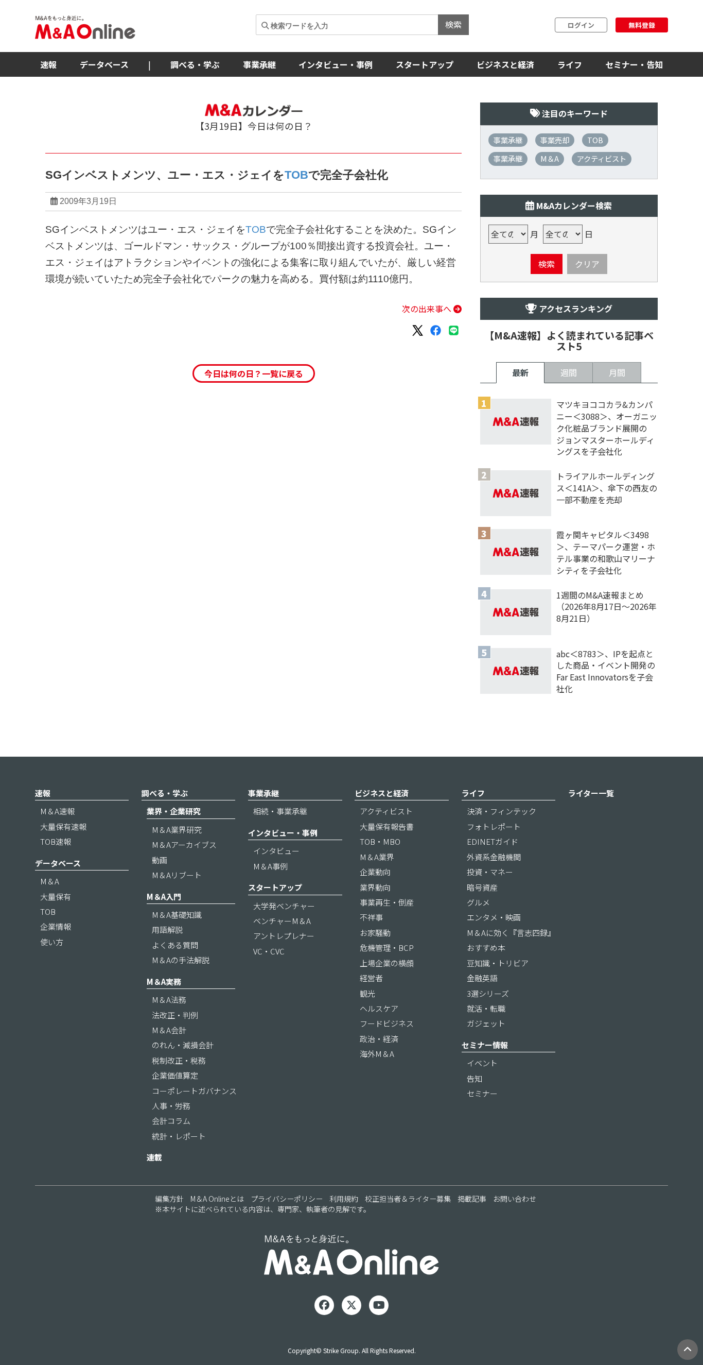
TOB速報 (55, 841)
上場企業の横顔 (387, 963)
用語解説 (167, 929)
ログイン (581, 25)
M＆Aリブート (177, 874)
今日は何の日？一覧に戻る (253, 373)
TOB (296, 174)
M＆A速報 (57, 811)
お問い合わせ (514, 1198)
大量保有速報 (63, 826)
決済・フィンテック (501, 811)
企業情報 (55, 926)
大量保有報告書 (387, 826)
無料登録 (641, 25)
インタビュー (276, 850)
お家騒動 (375, 932)
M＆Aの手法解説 (180, 959)
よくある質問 (175, 945)
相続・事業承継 (280, 811)
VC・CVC (269, 951)
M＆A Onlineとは (217, 1198)
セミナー (482, 1093)
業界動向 (375, 887)
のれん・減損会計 (183, 1044)
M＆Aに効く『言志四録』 (511, 932)
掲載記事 (472, 1198)
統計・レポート (179, 1136)
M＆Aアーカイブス (184, 844)
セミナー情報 (485, 1044)
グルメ (478, 902)
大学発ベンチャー (284, 905)
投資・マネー (490, 871)
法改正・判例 (175, 1015)
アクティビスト (601, 158)
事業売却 (554, 139)
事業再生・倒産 (387, 902)
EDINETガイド (492, 841)
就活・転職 (486, 1008)
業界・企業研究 (174, 811)
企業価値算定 (175, 1075)
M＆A (549, 158)
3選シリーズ (488, 993)
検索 (453, 24)
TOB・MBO (380, 841)
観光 (367, 993)
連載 (154, 1157)
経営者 (371, 977)
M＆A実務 (164, 981)
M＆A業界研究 (177, 829)
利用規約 (343, 1198)
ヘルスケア (379, 1008)
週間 (568, 372)
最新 (520, 372)
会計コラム (171, 1120)
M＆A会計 (169, 1030)
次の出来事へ (427, 308)
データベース (104, 64)
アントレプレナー (283, 935)
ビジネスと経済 (505, 64)
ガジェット (486, 1023)
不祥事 (371, 917)
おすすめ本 (486, 947)
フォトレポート (494, 826)
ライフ (569, 64)
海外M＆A (377, 1053)
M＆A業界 (377, 856)
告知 (474, 1078)
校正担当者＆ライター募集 (408, 1198)
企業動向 (375, 871)
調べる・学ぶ (195, 64)
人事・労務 (171, 1105)
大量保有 (55, 896)
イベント (482, 1062)
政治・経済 (379, 1038)
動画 (159, 860)
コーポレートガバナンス (194, 1090)
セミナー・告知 (634, 64)
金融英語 (482, 977)
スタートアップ (424, 64)
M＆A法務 (169, 999)
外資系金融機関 (494, 856)
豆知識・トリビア (498, 963)
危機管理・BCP (387, 947)
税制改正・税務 (179, 1060)
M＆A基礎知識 (177, 914)
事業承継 (259, 64)
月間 (617, 372)
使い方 (51, 941)
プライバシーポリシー (287, 1198)
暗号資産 (482, 887)
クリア (587, 264)
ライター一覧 (591, 793)
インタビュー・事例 (335, 64)
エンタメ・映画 (494, 917)
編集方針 (169, 1198)
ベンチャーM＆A (282, 920)
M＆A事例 (270, 866)
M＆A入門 (164, 896)
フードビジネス (387, 1023)
